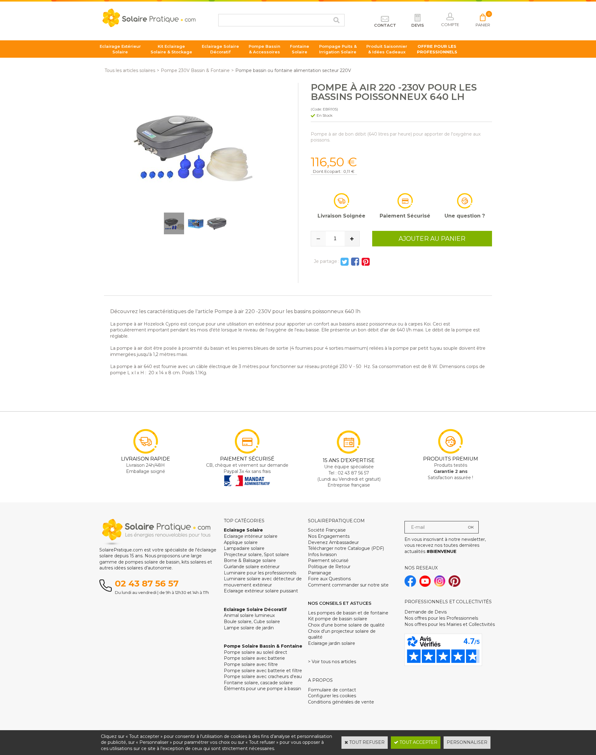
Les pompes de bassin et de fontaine (348, 613)
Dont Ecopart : (327, 171)
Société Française (327, 530)
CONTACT (385, 25)
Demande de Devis (425, 612)
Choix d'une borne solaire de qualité (346, 625)
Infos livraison (322, 554)
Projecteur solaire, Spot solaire (256, 554)
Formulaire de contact (332, 690)
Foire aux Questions (329, 579)
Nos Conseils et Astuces (339, 603)
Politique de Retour (329, 566)
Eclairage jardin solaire (331, 643)
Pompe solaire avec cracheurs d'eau (263, 676)
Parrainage (319, 573)
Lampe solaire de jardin (249, 628)
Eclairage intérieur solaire (251, 536)
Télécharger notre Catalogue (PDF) (346, 548)
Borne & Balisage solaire (250, 560)
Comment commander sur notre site (348, 585)
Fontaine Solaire (299, 49)
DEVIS (417, 25)
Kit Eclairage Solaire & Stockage (171, 49)
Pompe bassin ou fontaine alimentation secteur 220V (293, 70)
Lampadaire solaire (244, 548)
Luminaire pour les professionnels (260, 573)
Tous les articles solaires (130, 70)
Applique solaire (241, 542)
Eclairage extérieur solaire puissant (261, 591)
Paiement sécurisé (328, 560)
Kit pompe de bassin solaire (337, 619)
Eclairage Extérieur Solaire (120, 49)
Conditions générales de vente (341, 702)
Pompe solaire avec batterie (254, 658)
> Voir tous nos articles (332, 661)
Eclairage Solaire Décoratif (220, 49)
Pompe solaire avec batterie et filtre (263, 670)
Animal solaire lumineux (249, 615)
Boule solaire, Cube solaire (252, 621)
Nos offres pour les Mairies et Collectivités (449, 624)
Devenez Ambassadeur (333, 542)
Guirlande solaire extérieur (252, 566)
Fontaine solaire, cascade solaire (258, 682)
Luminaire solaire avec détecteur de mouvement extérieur (263, 582)
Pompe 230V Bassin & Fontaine (195, 70)
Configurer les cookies (332, 696)
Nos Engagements (329, 536)
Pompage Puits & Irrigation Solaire (338, 49)
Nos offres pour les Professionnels (441, 618)
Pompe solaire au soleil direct (255, 652)
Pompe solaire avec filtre (251, 664)
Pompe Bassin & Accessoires (264, 49)
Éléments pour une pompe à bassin (262, 688)
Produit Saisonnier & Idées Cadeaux (386, 49)
